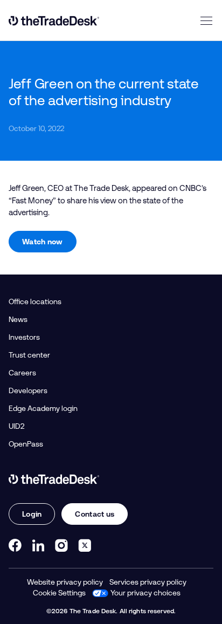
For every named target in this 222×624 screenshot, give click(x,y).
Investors (24, 337)
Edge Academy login (43, 408)
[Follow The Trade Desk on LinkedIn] (38, 545)
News (18, 319)
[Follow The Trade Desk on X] (84, 545)
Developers (28, 390)
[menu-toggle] (206, 20)
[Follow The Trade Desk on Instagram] (61, 545)
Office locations (35, 301)
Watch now (42, 241)
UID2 (16, 426)
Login (31, 514)
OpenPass (26, 444)
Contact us (94, 514)
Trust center (29, 355)
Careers (22, 372)
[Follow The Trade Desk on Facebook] (15, 545)
